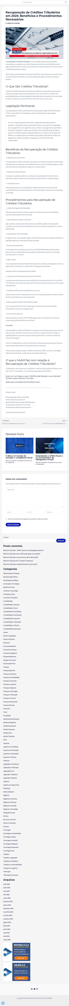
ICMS (5, 740)
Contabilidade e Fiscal (10, 608)
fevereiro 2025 (7, 901)
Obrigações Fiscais (9, 813)
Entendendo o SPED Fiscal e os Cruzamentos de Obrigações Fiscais (49, 458)
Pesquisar (6, 537)
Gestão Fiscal (7, 733)
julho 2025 (6, 884)
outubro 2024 (7, 915)
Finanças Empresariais (10, 702)
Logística (6, 781)
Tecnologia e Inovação (10, 840)
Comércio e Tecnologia (10, 591)
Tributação (6, 872)
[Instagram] (37, 989)
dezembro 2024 (8, 908)
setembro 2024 (8, 919)
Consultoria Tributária (10, 598)
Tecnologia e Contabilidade (12, 833)
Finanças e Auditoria (9, 674)
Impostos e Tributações (11, 754)
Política (5, 816)
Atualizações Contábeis (10, 580)
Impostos (6, 743)
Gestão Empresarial (9, 726)
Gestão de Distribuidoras (11, 719)
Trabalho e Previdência (10, 861)
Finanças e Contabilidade (11, 677)
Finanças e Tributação (10, 695)
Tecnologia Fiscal (8, 851)
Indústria (6, 761)
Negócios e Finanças (9, 802)
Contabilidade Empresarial (11, 629)
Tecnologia (6, 830)
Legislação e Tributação (11, 768)
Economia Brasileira (9, 646)
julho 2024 (6, 926)
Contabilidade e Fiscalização (12, 615)
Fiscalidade (7, 716)
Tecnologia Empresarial (10, 847)
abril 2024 (6, 936)
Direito (5, 632)
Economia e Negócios (10, 653)
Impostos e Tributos (9, 757)
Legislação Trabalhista (10, 775)
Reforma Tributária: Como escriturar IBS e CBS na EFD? (20, 557)
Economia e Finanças (10, 650)
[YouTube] (34, 989)
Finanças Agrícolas (9, 670)
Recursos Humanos (9, 820)
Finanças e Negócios (9, 688)
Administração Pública (10, 577)
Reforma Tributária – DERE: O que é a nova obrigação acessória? (23, 550)
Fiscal (29, 460)
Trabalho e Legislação (10, 858)
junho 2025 (6, 888)
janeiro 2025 (7, 905)
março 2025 (7, 898)
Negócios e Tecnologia (10, 809)
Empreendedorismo (9, 657)
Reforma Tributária (9, 823)
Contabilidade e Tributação (12, 622)
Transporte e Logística (10, 868)
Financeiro (6, 709)
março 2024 (7, 940)
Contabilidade (7, 601)
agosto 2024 (7, 922)
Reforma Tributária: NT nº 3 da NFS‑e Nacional (18, 561)
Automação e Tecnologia (11, 584)
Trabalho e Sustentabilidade (12, 865)
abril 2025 (6, 895)
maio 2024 (6, 933)
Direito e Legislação (9, 636)
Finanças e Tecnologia (10, 691)
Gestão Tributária (9, 736)
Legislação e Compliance (11, 764)
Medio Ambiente (8, 792)
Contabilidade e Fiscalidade (12, 612)
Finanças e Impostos (9, 684)
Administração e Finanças (11, 573)
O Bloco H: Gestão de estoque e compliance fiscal (19, 457)
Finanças (6, 667)
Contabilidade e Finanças (11, 605)
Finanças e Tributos (9, 698)
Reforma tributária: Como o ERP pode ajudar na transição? (21, 554)
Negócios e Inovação (9, 806)
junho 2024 (6, 929)
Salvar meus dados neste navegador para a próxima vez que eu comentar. (28, 519)
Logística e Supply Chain (11, 785)
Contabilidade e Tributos (11, 625)
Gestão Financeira (9, 729)
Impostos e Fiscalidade (10, 747)
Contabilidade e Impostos (11, 619)
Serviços (6, 827)
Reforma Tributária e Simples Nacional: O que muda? (20, 564)
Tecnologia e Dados (9, 837)
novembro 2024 (8, 912)
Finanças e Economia (10, 681)
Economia (6, 643)
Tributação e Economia (10, 875)
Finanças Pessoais (9, 705)
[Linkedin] (32, 989)
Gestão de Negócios (9, 722)
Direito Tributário (9, 639)
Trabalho (6, 854)
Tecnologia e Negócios (10, 844)
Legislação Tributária (10, 778)
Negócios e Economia (10, 799)
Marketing (6, 788)
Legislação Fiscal (8, 771)
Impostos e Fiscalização (11, 750)
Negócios (6, 795)
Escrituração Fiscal (9, 664)
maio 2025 (6, 891)
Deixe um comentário (11, 460)
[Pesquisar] (66, 2)
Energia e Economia (9, 660)
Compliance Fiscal (23, 460)
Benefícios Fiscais (9, 587)
